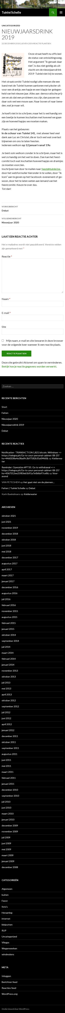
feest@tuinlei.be (51, 168)
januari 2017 (8, 581)
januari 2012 (8, 730)
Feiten (5, 412)
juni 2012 (6, 718)
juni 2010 (6, 807)
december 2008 (10, 867)
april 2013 (7, 694)
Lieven (24, 43)
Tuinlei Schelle (11, 12)
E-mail (6, 312)
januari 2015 (8, 629)
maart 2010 (8, 813)
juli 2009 (6, 837)
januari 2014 (8, 664)
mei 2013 (6, 688)
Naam (6, 298)
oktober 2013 (9, 676)
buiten (5, 894)
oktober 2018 (9, 539)
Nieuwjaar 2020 (12, 220)
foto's (5, 906)
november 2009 (10, 831)
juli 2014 (6, 646)
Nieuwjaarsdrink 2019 (13, 424)
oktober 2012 (9, 700)
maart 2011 (8, 771)
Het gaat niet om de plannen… (38, 482)
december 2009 (10, 825)
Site (4, 326)
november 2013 (10, 670)
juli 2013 (6, 682)
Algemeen (7, 888)
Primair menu (61, 12)
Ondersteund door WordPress (15, 1009)
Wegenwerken (9, 948)
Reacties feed (9, 988)
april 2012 (7, 724)
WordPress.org (10, 993)
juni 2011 (6, 760)
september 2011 (10, 748)
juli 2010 (6, 801)
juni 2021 (6, 521)
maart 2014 (8, 652)
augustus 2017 (9, 563)
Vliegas (5, 942)
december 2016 (10, 587)
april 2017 (7, 569)
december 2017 (10, 557)
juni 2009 (6, 843)
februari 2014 (9, 658)
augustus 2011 (9, 754)
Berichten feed (9, 982)
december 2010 (10, 789)
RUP (4, 930)
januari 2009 (8, 861)
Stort (4, 406)
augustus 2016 (9, 593)
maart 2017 (8, 575)
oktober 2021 (9, 515)
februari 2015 (9, 623)
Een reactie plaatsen (40, 43)
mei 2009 (6, 849)
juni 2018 (6, 545)
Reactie (7, 256)
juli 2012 (6, 712)
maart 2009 (8, 855)
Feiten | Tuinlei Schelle (13, 488)
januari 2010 (8, 819)
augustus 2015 (9, 617)
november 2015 (10, 611)
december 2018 (10, 533)
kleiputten (7, 924)
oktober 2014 (9, 634)
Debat (10, 208)
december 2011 (10, 736)
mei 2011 (6, 766)
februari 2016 (9, 605)
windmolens (8, 954)
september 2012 (10, 706)
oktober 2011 (9, 742)
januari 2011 (8, 783)
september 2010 (10, 795)
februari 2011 (9, 777)
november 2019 (10, 527)
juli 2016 (6, 599)
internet (6, 918)
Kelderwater (30, 494)
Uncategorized (11, 25)
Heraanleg (7, 912)
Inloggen (6, 976)
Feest (5, 900)
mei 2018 (6, 551)
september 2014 (10, 640)
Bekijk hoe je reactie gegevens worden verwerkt (29, 366)
